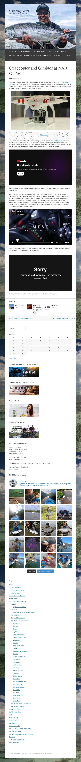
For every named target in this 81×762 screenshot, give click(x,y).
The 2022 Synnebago (59, 51)
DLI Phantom (44, 135)
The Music (12, 55)
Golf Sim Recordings (15, 712)
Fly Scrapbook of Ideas (19, 607)
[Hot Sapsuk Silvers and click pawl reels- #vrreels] (32, 512)
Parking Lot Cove (18, 670)
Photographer (53, 294)
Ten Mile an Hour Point (19, 681)
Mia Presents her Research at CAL (64, 318)
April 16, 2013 (17, 78)
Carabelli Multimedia (15, 587)
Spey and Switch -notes (18, 618)
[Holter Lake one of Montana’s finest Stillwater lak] (16, 560)
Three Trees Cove (18, 695)
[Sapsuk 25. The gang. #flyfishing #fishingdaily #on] (64, 512)
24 (31, 350)
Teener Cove (16, 679)
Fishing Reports (13, 598)
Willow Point (16, 701)
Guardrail (15, 654)
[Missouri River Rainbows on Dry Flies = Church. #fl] (32, 560)
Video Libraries (15, 593)
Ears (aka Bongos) (18, 645)
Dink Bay (15, 643)
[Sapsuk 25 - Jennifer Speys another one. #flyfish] (64, 528)
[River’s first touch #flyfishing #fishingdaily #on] (48, 544)
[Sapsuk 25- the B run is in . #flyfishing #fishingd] (16, 544)
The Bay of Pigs (17, 684)
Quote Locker (47, 55)
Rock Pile (16, 673)
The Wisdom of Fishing (17, 706)
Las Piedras (16, 659)
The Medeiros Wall (18, 687)
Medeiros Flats (17, 665)
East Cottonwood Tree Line (20, 651)
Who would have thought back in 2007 (21, 318)
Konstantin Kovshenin (46, 753)
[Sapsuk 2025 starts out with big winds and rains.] (32, 544)
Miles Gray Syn (13, 717)
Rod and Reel (15, 615)
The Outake (16, 690)
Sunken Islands (17, 676)
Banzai (15, 629)
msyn (10, 78)
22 (13, 350)
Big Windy (16, 632)
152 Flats (15, 626)
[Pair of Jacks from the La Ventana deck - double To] (64, 560)
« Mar (10, 358)
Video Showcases (58, 55)
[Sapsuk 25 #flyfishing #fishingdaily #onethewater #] (16, 528)
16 (22, 347)
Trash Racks (16, 698)
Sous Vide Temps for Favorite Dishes (23, 612)
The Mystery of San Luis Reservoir (21, 704)
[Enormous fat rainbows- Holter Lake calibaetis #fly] (64, 544)
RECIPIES (68, 55)
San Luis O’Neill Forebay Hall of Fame (20, 728)
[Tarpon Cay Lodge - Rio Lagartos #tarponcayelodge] (48, 496)
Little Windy (16, 662)
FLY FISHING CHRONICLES (23, 51)
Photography (32, 294)
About (11, 59)
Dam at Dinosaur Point (19, 637)
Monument (16, 668)
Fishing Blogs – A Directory (17, 596)
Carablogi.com (19, 10)
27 (58, 350)
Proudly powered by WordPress (18, 753)
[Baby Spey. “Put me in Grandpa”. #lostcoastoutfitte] (32, 496)
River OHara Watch (14, 726)
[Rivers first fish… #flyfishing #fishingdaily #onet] (48, 560)
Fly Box (13, 604)
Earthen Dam (17, 648)
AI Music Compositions (17, 740)
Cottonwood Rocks (18, 634)
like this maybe (58, 141)
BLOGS (14, 190)
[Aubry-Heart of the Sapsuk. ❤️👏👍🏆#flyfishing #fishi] (48, 512)
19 (49, 347)
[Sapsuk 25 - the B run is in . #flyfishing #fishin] (48, 528)
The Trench (16, 693)
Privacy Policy (13, 720)
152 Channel (16, 623)
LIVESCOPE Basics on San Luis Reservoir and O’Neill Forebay (37, 309)
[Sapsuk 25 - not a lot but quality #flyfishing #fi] (32, 528)
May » (15, 358)
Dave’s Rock (16, 640)
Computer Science (23, 294)
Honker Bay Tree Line (19, 657)
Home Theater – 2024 (17, 590)
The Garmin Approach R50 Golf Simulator (29, 55)
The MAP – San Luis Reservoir (20, 621)
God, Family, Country (39, 51)
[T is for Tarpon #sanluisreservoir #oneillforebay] (16, 496)
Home (11, 51)
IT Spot (49, 51)
